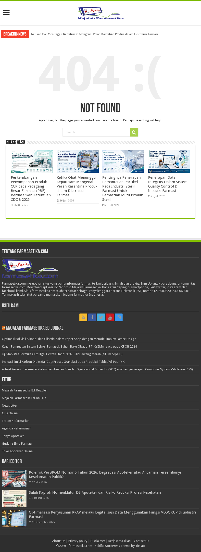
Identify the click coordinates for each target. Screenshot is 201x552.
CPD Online (10, 413)
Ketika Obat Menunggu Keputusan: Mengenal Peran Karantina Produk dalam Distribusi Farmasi (94, 34)
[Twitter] (101, 317)
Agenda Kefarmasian (16, 428)
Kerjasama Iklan (119, 541)
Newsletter (9, 405)
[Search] (134, 132)
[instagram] (119, 317)
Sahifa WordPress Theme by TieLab (120, 546)
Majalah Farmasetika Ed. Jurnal (34, 328)
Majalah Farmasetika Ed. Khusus (24, 398)
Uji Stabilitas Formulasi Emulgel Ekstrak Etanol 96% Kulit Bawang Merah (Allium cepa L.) (62, 354)
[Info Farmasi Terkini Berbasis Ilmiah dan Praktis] (100, 12)
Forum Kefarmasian (15, 421)
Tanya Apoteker (13, 436)
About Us (58, 541)
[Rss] (83, 317)
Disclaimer (97, 541)
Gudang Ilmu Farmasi (17, 443)
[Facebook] (92, 317)
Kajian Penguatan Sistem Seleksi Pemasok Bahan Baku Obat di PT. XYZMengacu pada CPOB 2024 (69, 346)
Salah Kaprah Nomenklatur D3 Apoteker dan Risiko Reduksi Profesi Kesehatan (95, 492)
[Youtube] (110, 317)
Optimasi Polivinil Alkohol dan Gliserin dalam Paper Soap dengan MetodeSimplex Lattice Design (69, 339)
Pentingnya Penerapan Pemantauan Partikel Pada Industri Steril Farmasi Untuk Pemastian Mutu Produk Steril (122, 188)
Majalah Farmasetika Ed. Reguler (24, 390)
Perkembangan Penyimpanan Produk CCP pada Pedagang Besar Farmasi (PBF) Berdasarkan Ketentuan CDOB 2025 (31, 188)
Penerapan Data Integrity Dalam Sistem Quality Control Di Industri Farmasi (168, 184)
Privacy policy (77, 541)
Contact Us (141, 541)
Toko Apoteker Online (17, 451)
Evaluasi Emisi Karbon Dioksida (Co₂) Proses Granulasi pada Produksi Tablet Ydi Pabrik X (63, 362)
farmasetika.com (80, 546)
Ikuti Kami (10, 306)
